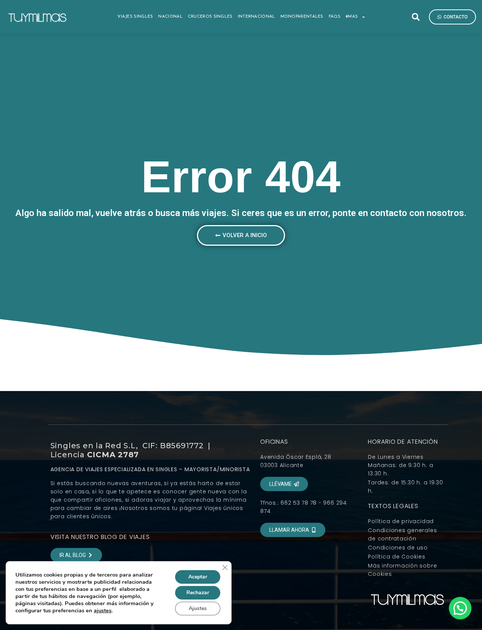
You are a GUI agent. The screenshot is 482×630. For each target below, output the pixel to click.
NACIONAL (170, 17)
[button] (416, 17)
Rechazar (197, 592)
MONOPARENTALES (302, 17)
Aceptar (197, 576)
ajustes (102, 610)
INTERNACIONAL (256, 17)
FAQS (334, 17)
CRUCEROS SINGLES (210, 17)
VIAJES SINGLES (135, 17)
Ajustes (198, 608)
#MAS (352, 17)
